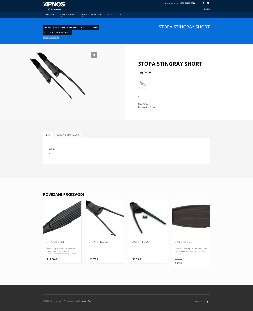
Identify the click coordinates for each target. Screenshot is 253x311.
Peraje (152, 107)
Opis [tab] (48, 135)
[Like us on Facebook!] (208, 301)
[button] (94, 55)
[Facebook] (203, 3)
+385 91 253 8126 (187, 3)
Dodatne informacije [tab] (68, 135)
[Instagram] (208, 3)
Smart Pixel (87, 301)
